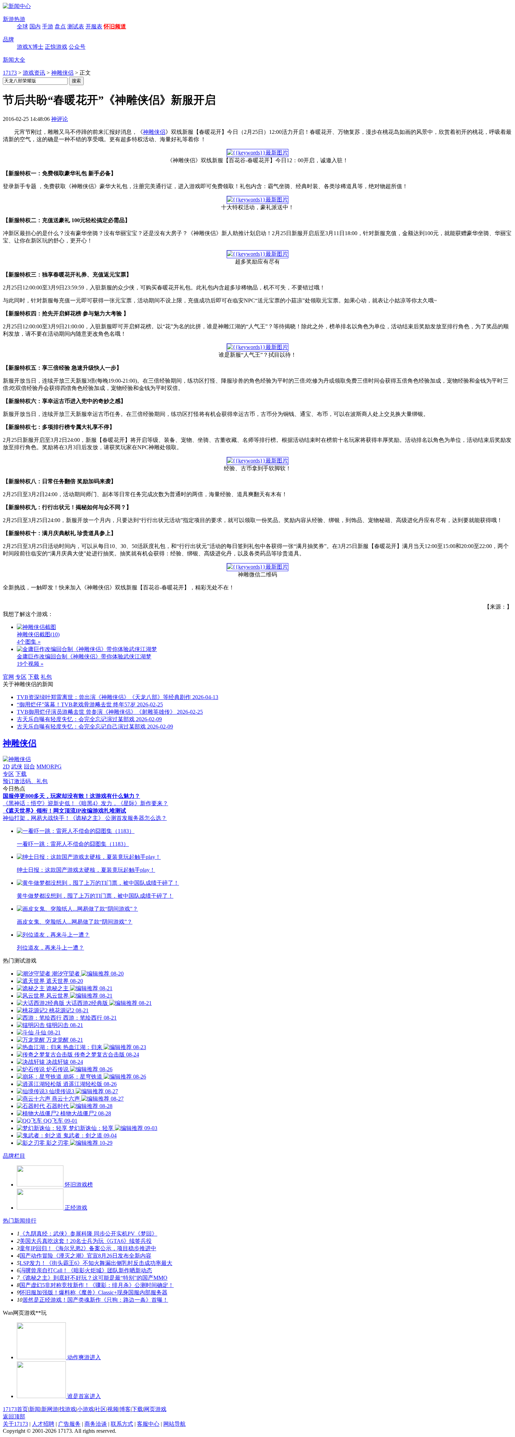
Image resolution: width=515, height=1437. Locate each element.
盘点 (60, 26)
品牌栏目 (14, 1156)
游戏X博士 (30, 47)
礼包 (46, 677)
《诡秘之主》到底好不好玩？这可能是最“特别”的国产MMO (93, 1278)
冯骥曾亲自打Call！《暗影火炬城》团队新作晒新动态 (86, 1270)
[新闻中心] (17, 6)
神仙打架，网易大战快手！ (36, 818)
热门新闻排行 (19, 1221)
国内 (35, 26)
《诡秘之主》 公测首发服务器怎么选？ (118, 818)
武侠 (16, 766)
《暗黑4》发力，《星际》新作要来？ (122, 803)
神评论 (59, 119)
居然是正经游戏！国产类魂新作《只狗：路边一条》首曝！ (95, 1300)
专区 (21, 677)
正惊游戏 (56, 47)
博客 (125, 1409)
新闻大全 (14, 60)
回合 (29, 766)
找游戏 (67, 1409)
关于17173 (15, 1424)
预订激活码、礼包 (25, 781)
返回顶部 (14, 1416)
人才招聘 (43, 1424)
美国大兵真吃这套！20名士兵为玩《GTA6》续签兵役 (86, 1241)
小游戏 (85, 1409)
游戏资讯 (34, 73)
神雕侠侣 (62, 73)
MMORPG (49, 766)
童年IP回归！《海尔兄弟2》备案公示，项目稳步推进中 (88, 1248)
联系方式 (122, 1424)
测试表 (75, 26)
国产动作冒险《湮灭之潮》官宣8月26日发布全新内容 (85, 1256)
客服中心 (148, 1424)
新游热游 (14, 19)
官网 (8, 677)
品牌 (8, 39)
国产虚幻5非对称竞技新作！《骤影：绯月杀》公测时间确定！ (97, 1285)
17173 (10, 73)
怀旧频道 (115, 26)
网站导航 (174, 1424)
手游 (47, 26)
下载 (33, 677)
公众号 (77, 47)
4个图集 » (29, 642)
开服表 (93, 26)
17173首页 (15, 1409)
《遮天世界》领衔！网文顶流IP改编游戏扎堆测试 (64, 811)
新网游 (49, 1409)
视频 (112, 1409)
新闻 (34, 1409)
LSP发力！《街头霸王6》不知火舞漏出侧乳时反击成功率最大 (96, 1263)
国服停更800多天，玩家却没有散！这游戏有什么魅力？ (71, 796)
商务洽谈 (95, 1424)
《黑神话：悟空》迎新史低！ (39, 803)
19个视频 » (30, 664)
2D (6, 766)
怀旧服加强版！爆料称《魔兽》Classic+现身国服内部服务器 (93, 1292)
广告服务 (69, 1424)
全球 (22, 26)
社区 (100, 1409)
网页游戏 (155, 1409)
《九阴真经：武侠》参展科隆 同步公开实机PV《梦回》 (88, 1234)
